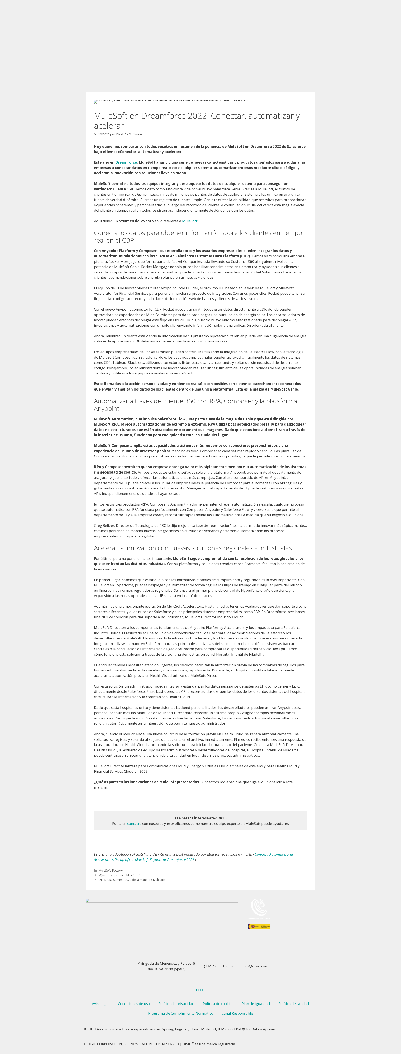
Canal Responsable (237, 1013)
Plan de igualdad (256, 1003)
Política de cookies (218, 1003)
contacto (134, 823)
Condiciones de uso (134, 1003)
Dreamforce (126, 162)
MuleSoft (189, 221)
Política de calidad (293, 1003)
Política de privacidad (176, 1003)
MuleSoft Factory (111, 870)
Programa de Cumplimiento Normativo (180, 1013)
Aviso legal (101, 1003)
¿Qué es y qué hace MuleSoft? (119, 875)
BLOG (200, 989)
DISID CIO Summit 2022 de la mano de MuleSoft (132, 880)
